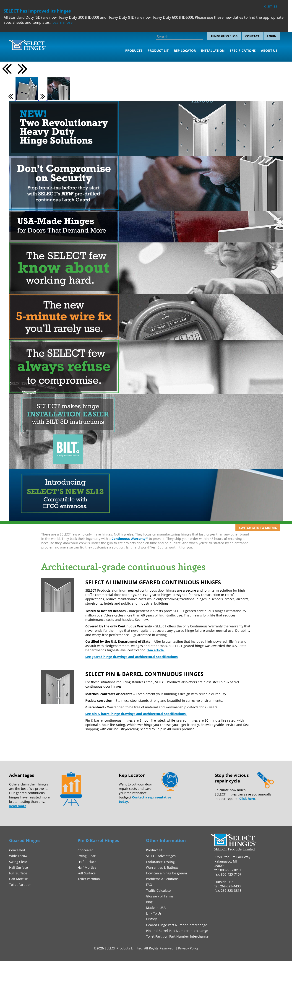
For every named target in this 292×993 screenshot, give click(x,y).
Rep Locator (185, 50)
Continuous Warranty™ (130, 538)
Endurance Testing (160, 862)
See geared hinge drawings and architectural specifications (131, 657)
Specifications (243, 50)
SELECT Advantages (161, 856)
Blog (149, 902)
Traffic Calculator (159, 890)
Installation (212, 50)
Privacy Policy (188, 948)
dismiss (270, 6)
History (151, 919)
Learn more (62, 22)
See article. (155, 650)
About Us (269, 50)
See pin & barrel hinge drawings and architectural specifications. (136, 714)
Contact (252, 36)
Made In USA (156, 907)
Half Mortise (18, 879)
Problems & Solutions (162, 879)
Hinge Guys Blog (224, 36)
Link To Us (154, 913)
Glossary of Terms (159, 896)
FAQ (149, 884)
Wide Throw (18, 856)
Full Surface (18, 873)
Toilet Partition (20, 884)
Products (133, 50)
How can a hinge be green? (166, 873)
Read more (17, 806)
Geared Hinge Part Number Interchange (176, 925)
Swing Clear (18, 862)
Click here (247, 798)
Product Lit (158, 50)
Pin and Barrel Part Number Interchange (177, 930)
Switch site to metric (258, 527)
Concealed (17, 850)
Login (271, 36)
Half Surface (18, 867)
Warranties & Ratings (162, 867)
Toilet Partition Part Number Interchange (177, 936)
